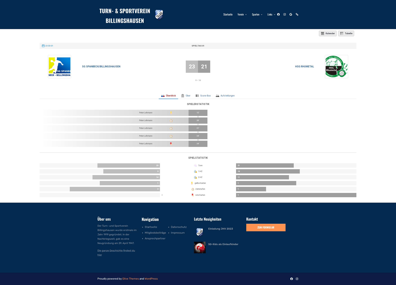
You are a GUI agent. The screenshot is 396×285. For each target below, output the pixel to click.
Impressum (178, 232)
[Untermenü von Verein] (246, 14)
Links (269, 14)
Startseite (151, 226)
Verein (241, 14)
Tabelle (348, 33)
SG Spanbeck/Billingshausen (101, 66)
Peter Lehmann (145, 112)
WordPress (151, 278)
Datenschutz (179, 226)
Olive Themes (131, 278)
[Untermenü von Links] (274, 14)
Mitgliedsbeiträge (155, 232)
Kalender (330, 33)
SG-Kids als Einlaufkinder (223, 244)
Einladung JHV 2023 (220, 228)
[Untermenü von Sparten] (261, 14)
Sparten (255, 14)
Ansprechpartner (155, 238)
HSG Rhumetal (304, 66)
